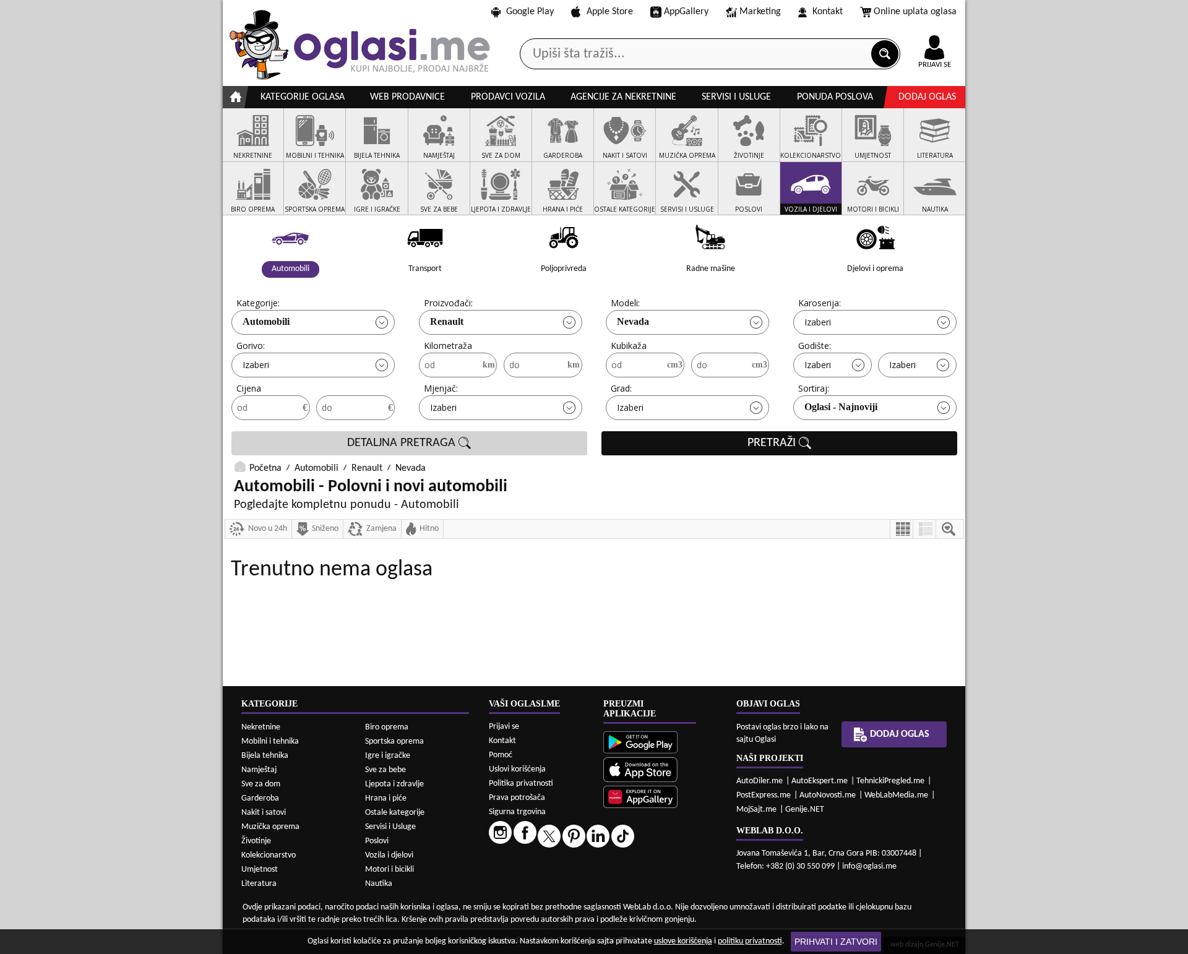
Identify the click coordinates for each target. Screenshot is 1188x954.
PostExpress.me (763, 795)
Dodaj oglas (927, 97)
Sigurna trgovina (517, 812)
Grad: (621, 388)
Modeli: (625, 303)
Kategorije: (258, 303)
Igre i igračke (387, 755)
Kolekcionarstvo (268, 855)
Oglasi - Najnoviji (840, 407)
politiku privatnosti (750, 941)
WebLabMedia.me (896, 795)
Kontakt (827, 12)
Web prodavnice (407, 97)
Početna (265, 468)
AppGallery (686, 12)
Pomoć (500, 755)
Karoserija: (819, 303)
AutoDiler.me (759, 781)
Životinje (256, 841)
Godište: (814, 345)
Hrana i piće (386, 798)
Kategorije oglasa (302, 97)
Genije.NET (804, 809)
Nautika (378, 883)
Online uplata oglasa (915, 12)
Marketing (760, 12)
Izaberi (817, 322)
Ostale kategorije (394, 812)
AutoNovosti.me (827, 795)
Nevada (633, 321)
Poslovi (377, 841)
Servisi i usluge (736, 97)
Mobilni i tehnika (270, 741)
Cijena (248, 388)
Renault (446, 321)
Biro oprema (386, 727)
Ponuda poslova (835, 97)
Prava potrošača (517, 797)
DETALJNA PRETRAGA (402, 443)
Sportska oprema (394, 741)
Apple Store (610, 12)
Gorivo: (250, 345)
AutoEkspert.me (819, 781)
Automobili (266, 321)
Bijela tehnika (264, 755)
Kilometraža (448, 345)
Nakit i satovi (263, 812)
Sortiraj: (813, 388)
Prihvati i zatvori (835, 942)
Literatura (259, 883)
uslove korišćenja (683, 941)
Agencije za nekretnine (623, 97)
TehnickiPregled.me (890, 781)
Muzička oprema (270, 827)
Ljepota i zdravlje (394, 784)
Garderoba (260, 798)
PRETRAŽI (773, 443)
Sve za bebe (385, 770)
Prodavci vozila (508, 97)
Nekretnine (260, 727)
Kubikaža (629, 345)
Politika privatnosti (521, 783)
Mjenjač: (441, 388)
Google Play (530, 12)
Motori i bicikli (389, 869)
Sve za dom (260, 784)
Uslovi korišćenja (517, 769)
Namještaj (259, 770)
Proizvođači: (448, 303)
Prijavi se (504, 726)
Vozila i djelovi (389, 855)
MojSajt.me (756, 809)
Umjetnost (259, 869)
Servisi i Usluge (390, 827)
